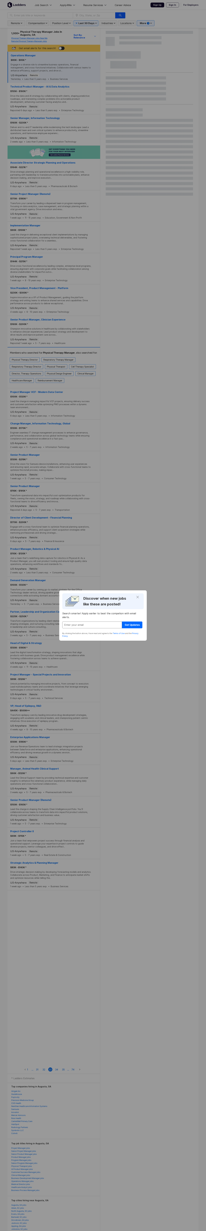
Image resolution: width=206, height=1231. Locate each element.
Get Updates (132, 624)
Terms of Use (119, 633)
